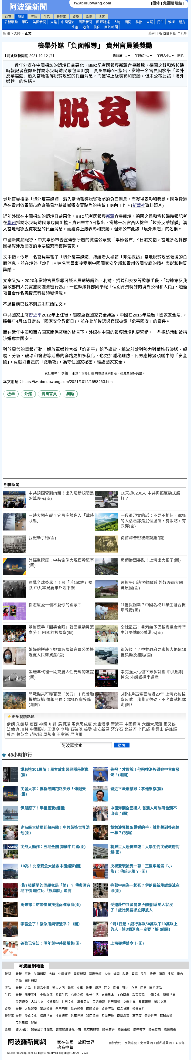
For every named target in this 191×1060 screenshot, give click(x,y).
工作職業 (123, 994)
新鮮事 (61, 16)
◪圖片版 (170, 33)
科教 (139, 22)
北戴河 (130, 729)
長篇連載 (145, 1001)
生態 (75, 27)
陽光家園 (154, 1029)
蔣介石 (117, 729)
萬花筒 (137, 1015)
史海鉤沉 (46, 994)
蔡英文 (22, 734)
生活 (47, 16)
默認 (180, 55)
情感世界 (46, 1015)
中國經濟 (68, 22)
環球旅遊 (166, 1015)
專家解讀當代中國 (68, 1029)
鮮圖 (34, 1022)
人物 (117, 22)
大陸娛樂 (31, 1008)
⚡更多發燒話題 (21, 717)
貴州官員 (49, 394)
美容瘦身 (22, 1001)
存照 (134, 987)
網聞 (128, 22)
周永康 (49, 734)
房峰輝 (171, 729)
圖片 (111, 27)
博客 (102, 16)
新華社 (139, 205)
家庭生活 (61, 994)
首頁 (8, 16)
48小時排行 (20, 754)
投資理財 (52, 1001)
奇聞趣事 (123, 1015)
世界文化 (68, 1001)
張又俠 (170, 724)
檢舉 (11, 394)
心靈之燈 (77, 994)
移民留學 (92, 1015)
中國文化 (154, 994)
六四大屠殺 (152, 724)
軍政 (25, 22)
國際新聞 (85, 22)
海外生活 (92, 994)
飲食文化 (31, 1015)
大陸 (53, 22)
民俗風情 (22, 1022)
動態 (71, 987)
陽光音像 (170, 1029)
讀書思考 (83, 1001)
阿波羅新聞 (28, 7)
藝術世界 (169, 994)
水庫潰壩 (101, 724)
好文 (107, 987)
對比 (125, 987)
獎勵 (70, 394)
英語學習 (98, 1001)
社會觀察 (61, 1015)
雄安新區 (101, 729)
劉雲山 (157, 729)
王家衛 (63, 734)
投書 (116, 987)
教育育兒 (138, 994)
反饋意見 (130, 1043)
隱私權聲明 (164, 1043)
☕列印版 (155, 33)
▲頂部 (180, 1043)
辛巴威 (144, 729)
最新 (11, 22)
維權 (171, 22)
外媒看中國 (42, 987)
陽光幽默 (124, 1029)
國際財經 (103, 22)
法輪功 (13, 729)
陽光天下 (139, 1029)
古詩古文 (37, 1001)
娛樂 (76, 16)
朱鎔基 (22, 724)
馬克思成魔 (82, 724)
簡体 (156, 3)
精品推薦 (123, 1008)
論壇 (89, 16)
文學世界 (129, 1001)
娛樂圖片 (138, 1008)
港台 (86, 27)
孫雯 (88, 729)
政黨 (89, 987)
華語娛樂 (46, 1008)
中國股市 (38, 729)
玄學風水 (108, 994)
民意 (143, 987)
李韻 (65, 373)
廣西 (34, 724)
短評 (98, 987)
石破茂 (76, 729)
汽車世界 (77, 1015)
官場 (149, 22)
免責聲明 (146, 1043)
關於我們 (115, 1043)
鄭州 (11, 222)
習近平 (35, 315)
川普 (53, 724)
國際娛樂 (92, 1008)
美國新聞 (39, 22)
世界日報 (88, 373)
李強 (65, 729)
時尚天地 (108, 1015)
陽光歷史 (108, 1029)
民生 (160, 22)
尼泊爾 (76, 734)
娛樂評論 (108, 1008)
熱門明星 (61, 1008)
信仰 (97, 27)
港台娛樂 (77, 1008)
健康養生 (31, 994)
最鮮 (19, 1015)
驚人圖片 (22, 1029)
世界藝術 (114, 1001)
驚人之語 (58, 987)
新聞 (21, 16)
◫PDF (182, 33)
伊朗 (11, 724)
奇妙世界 (150, 1015)
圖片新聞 (31, 981)
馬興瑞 (64, 724)
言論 (28, 987)
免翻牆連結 (172, 3)
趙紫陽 (36, 734)
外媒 (28, 394)
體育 (182, 22)
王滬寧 (53, 729)
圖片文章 (160, 1001)
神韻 (43, 724)
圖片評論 (155, 987)
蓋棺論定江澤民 (42, 1029)
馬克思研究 (91, 1029)
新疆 (110, 216)
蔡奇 (11, 734)
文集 (80, 987)
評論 (34, 16)
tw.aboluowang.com (92, 3)
